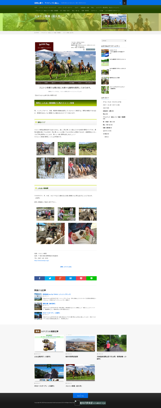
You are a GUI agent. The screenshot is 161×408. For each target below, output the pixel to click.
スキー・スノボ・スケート (65, 7)
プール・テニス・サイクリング (47, 7)
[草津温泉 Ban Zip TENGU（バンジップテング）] (38, 297)
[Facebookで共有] (39, 278)
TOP (35, 7)
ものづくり (94, 10)
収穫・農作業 (85, 10)
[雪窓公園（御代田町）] (38, 306)
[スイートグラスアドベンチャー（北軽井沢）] (105, 90)
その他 (101, 10)
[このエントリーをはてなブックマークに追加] (70, 278)
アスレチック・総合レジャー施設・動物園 (47, 10)
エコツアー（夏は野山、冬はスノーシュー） (108, 7)
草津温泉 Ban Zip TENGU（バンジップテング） (57, 294)
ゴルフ (76, 7)
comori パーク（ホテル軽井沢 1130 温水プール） (117, 51)
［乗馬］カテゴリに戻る (66, 266)
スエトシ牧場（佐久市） (74, 386)
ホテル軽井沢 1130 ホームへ (112, 10)
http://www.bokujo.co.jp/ (41, 260)
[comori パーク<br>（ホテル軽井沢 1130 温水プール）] (105, 53)
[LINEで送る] (91, 278)
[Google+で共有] (60, 278)
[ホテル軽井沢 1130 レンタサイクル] (105, 71)
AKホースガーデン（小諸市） (52, 313)
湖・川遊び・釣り (65, 10)
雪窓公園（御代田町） (49, 303)
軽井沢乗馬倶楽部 (72, 356)
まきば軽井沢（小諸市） (42, 356)
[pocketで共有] (81, 278)
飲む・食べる (75, 10)
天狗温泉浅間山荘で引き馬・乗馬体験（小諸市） (111, 358)
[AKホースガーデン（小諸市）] (38, 315)
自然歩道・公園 (85, 7)
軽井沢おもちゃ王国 (114, 77)
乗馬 (45, 20)
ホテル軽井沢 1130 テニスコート (118, 59)
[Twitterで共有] (50, 278)
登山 (92, 7)
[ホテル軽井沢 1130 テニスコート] (105, 62)
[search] (125, 40)
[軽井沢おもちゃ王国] (105, 80)
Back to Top (80, 396)
